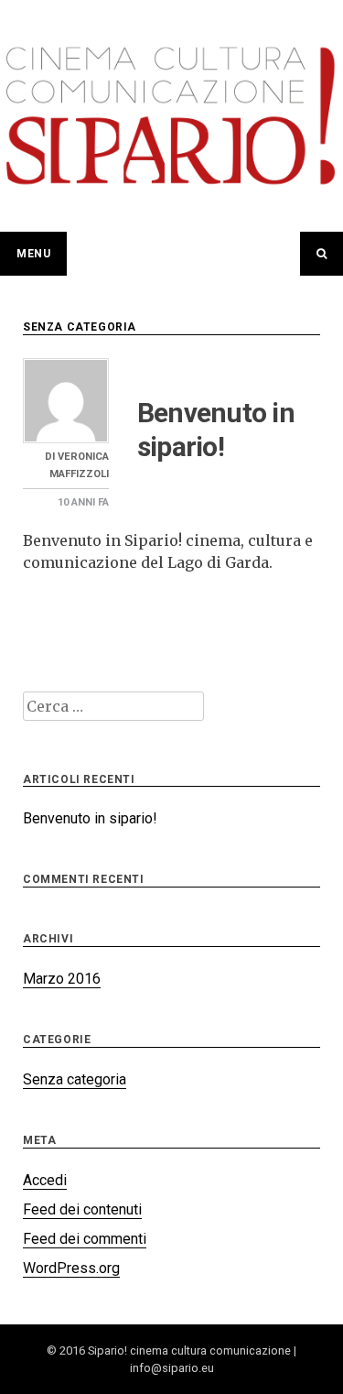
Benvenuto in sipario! (90, 818)
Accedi (45, 1180)
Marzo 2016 (62, 978)
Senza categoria (79, 327)
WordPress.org (71, 1268)
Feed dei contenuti (82, 1209)
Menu (33, 253)
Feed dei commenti (84, 1238)
